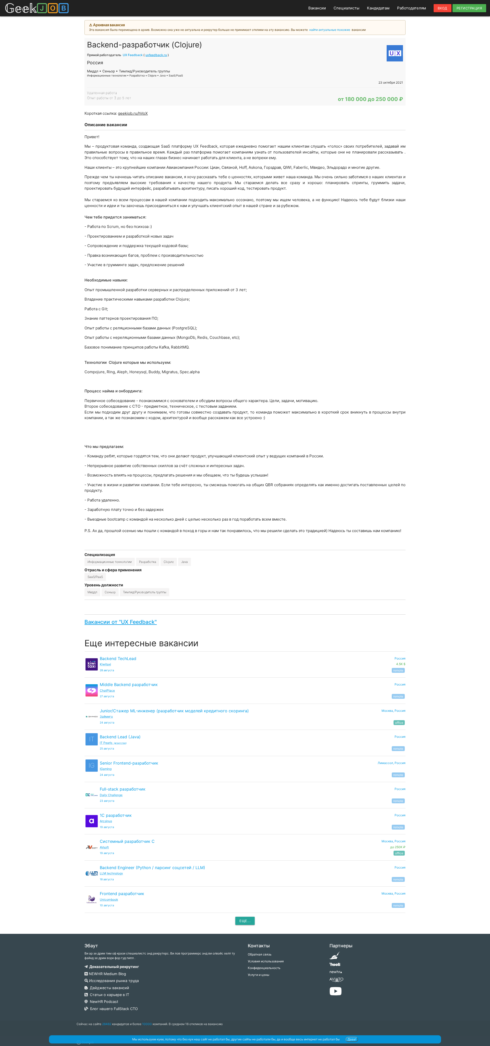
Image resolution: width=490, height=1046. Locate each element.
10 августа (107, 905)
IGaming (106, 769)
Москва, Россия (394, 711)
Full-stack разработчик (122, 789)
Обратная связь (260, 954)
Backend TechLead (118, 658)
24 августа (107, 722)
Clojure (169, 562)
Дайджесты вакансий (108, 988)
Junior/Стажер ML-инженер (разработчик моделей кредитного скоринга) (174, 710)
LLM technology (111, 873)
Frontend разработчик (122, 893)
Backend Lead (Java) (120, 736)
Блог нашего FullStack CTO (113, 1008)
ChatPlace (107, 690)
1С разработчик (116, 815)
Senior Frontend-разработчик (129, 763)
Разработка (147, 562)
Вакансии (317, 8)
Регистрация (469, 8)
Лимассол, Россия (392, 763)
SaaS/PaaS (95, 577)
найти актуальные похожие (329, 30)
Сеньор (110, 592)
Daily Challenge (111, 795)
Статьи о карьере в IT (108, 994)
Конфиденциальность (264, 968)
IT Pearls (113, 743)
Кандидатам (378, 8)
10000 (147, 1024)
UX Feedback (133, 55)
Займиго (106, 716)
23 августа (107, 801)
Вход (442, 8)
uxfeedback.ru (156, 55)
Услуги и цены (258, 975)
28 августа (107, 670)
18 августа (107, 879)
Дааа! (352, 1039)
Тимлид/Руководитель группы (144, 592)
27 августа (107, 696)
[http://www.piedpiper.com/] (334, 957)
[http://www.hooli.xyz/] (334, 966)
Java (184, 562)
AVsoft (104, 847)
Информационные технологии (110, 562)
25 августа (107, 748)
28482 (106, 1024)
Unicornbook (109, 899)
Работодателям (411, 8)
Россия (400, 684)
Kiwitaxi (105, 664)
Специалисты (346, 8)
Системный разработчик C (127, 841)
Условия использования (266, 961)
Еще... (245, 921)
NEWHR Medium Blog (107, 974)
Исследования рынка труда (113, 980)
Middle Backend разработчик (129, 684)
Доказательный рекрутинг (113, 966)
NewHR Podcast (103, 1001)
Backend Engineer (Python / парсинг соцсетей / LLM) (152, 867)
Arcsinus (106, 821)
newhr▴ (335, 972)
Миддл (92, 592)
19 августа (107, 827)
